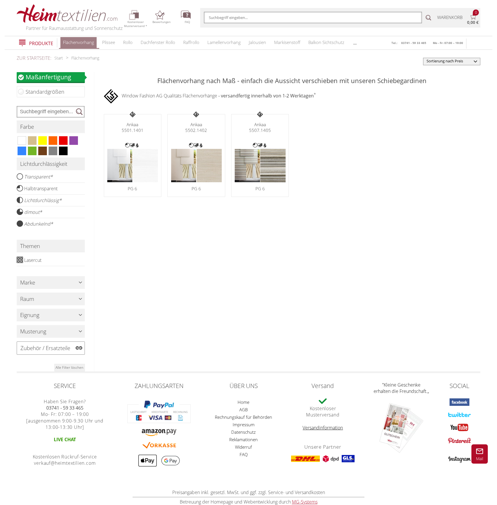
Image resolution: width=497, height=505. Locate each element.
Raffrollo (191, 42)
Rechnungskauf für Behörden (243, 417)
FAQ (244, 454)
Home (243, 402)
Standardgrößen (45, 91)
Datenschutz (243, 432)
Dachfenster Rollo (158, 42)
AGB (243, 409)
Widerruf (243, 447)
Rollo (128, 42)
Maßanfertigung (48, 77)
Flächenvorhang (78, 42)
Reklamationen (243, 439)
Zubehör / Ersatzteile (45, 348)
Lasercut (32, 260)
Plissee (108, 42)
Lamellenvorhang (224, 42)
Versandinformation (323, 428)
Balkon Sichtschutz (326, 42)
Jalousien (257, 42)
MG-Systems (305, 502)
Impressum (244, 424)
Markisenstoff (287, 42)
